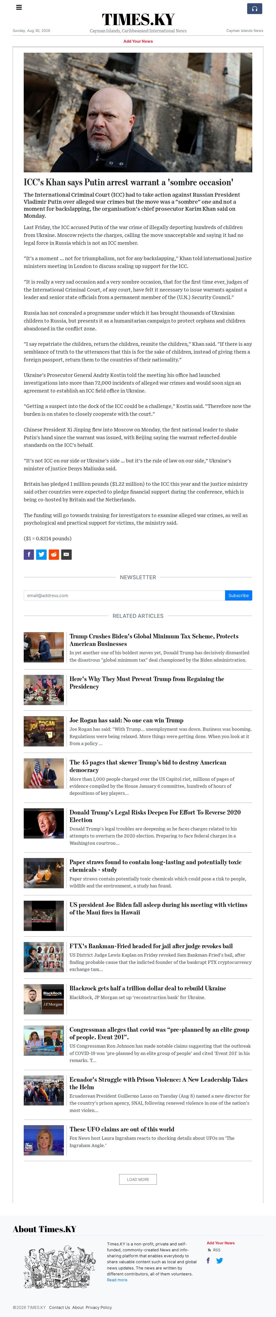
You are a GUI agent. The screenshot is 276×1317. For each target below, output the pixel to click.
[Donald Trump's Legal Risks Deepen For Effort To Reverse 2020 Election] (44, 823)
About (78, 1307)
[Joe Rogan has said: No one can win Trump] (44, 730)
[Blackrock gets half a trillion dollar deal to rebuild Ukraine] (44, 999)
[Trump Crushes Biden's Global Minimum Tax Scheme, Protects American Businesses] (44, 646)
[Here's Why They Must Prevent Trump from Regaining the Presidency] (44, 689)
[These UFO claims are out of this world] (44, 1139)
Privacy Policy (99, 1307)
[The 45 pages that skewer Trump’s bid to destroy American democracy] (44, 773)
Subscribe (239, 595)
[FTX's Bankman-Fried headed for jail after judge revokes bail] (44, 956)
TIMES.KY (138, 19)
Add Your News (138, 41)
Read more (117, 1280)
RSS (216, 1250)
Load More (138, 1179)
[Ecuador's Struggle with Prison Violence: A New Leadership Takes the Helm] (44, 1090)
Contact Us (59, 1307)
